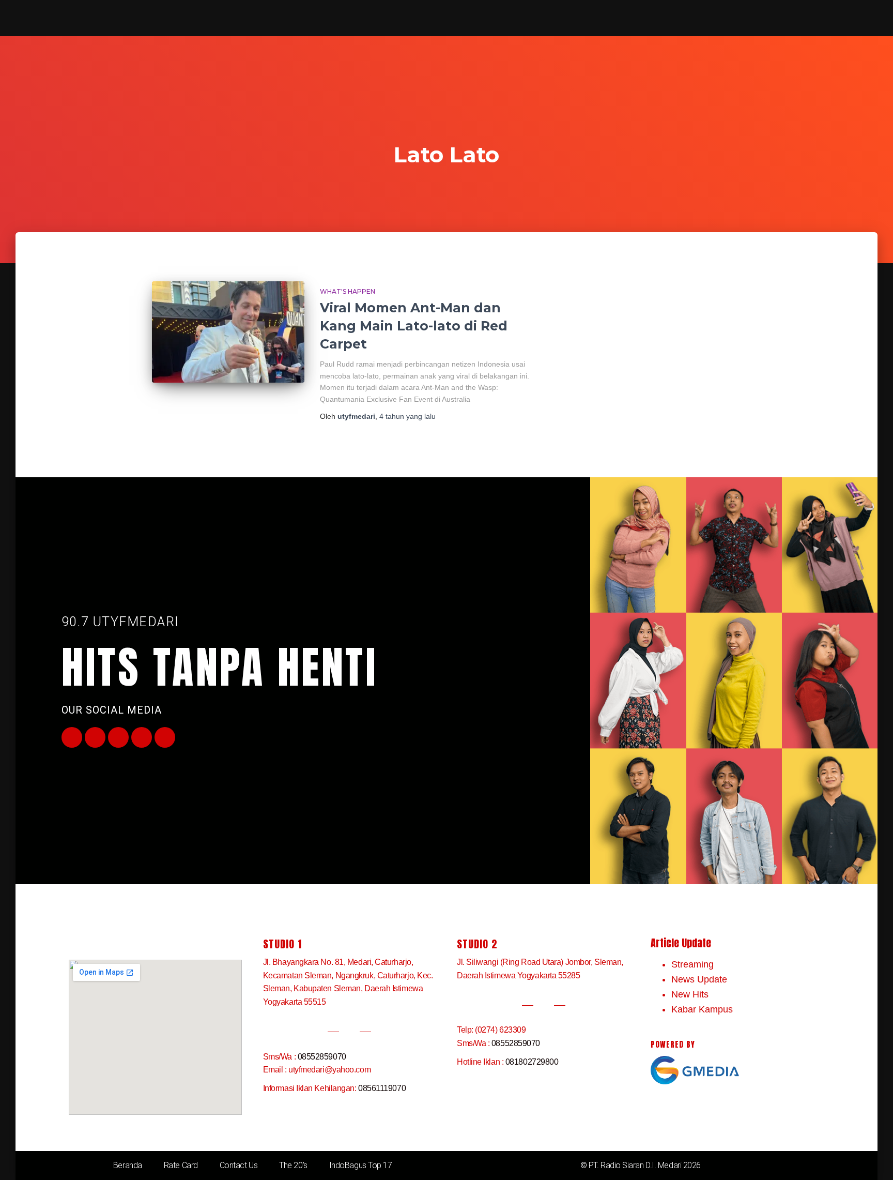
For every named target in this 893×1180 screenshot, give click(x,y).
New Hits (690, 994)
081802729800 (532, 1061)
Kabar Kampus (702, 1009)
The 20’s (293, 1165)
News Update (699, 979)
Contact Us (239, 1165)
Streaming (692, 964)
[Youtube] (118, 737)
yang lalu (407, 416)
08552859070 (322, 1056)
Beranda (127, 1165)
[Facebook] (71, 737)
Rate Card (181, 1165)
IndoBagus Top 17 (360, 1165)
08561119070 (382, 1088)
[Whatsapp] (165, 737)
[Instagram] (141, 737)
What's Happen (347, 291)
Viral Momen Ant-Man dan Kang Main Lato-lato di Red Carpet (413, 326)
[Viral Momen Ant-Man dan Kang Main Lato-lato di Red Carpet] (228, 332)
